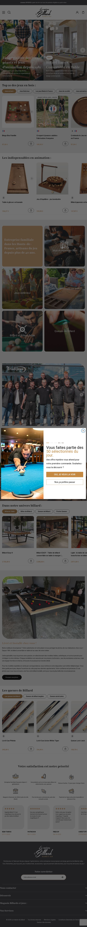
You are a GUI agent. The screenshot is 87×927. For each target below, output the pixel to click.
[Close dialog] (83, 431)
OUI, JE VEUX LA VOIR (64, 474)
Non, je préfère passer (64, 482)
